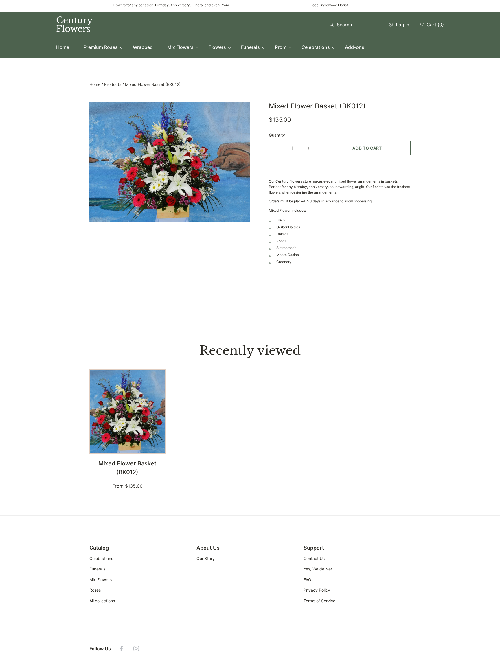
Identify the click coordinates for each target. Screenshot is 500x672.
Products (112, 84)
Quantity (277, 134)
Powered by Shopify (108, 665)
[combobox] (353, 24)
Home (94, 84)
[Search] (333, 24)
